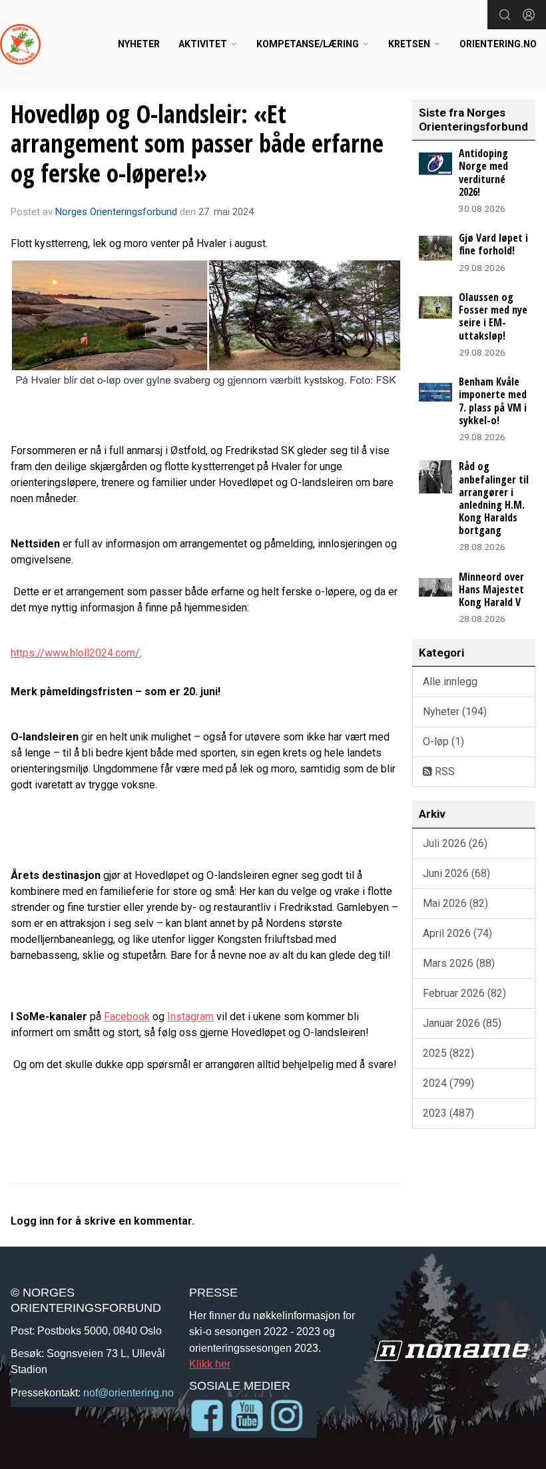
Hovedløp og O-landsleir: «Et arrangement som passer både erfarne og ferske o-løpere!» (197, 143)
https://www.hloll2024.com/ (75, 653)
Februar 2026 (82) (464, 993)
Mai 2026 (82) (455, 903)
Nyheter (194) (455, 711)
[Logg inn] (529, 15)
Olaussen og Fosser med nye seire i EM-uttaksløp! (493, 316)
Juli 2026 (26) (455, 843)
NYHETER (139, 44)
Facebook (127, 1016)
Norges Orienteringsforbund (116, 212)
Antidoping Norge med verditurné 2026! (483, 172)
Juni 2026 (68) (456, 873)
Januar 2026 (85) (462, 1023)
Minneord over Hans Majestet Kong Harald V (491, 589)
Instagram (190, 1016)
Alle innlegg (450, 681)
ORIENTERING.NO (498, 44)
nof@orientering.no (128, 1392)
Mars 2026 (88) (459, 963)
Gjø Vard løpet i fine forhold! (493, 244)
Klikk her (209, 1364)
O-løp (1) (443, 741)
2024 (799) (448, 1083)
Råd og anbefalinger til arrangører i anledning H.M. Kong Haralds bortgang (494, 498)
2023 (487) (448, 1113)
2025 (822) (448, 1053)
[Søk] (505, 15)
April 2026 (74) (457, 933)
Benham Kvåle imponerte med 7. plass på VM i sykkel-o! (493, 401)
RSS (443, 771)
